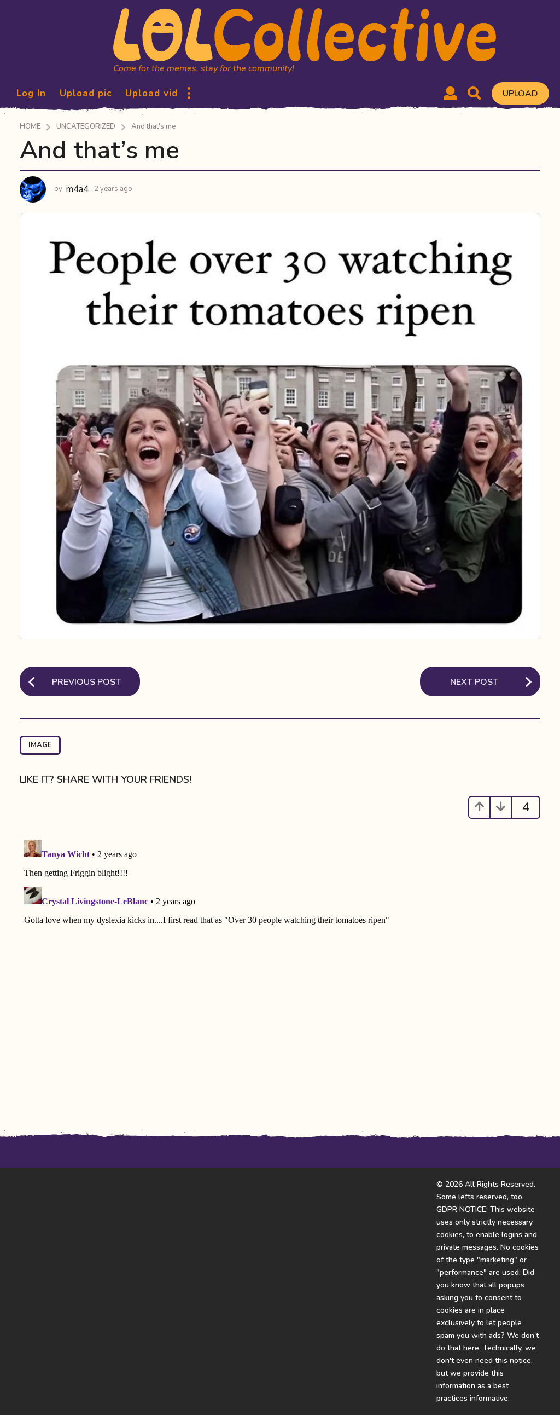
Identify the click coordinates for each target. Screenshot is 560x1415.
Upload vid (151, 93)
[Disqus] (280, 972)
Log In (31, 93)
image (40, 745)
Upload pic (86, 93)
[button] (189, 94)
